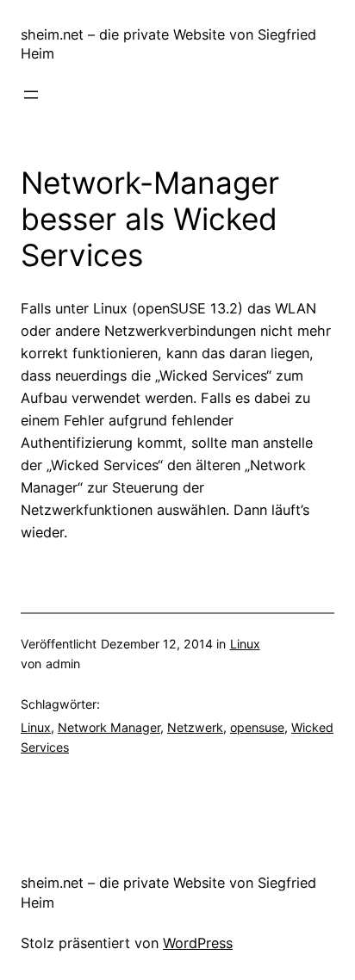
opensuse (257, 727)
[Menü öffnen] (31, 94)
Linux (245, 643)
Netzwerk (195, 727)
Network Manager (109, 727)
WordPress (198, 943)
